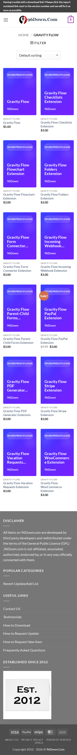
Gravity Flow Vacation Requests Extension (18, 485)
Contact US (11, 609)
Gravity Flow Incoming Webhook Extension (56, 268)
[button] (5, 20)
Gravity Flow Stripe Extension (53, 413)
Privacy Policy (32, 739)
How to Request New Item (22, 642)
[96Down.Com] (38, 19)
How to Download (16, 625)
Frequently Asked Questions (24, 650)
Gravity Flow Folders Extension (54, 196)
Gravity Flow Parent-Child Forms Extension (18, 340)
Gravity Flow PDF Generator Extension (17, 413)
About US (12, 739)
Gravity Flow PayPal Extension (54, 340)
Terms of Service (58, 739)
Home (23, 35)
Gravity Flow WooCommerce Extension (51, 486)
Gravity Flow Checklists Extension (56, 124)
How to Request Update (21, 633)
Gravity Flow (11, 122)
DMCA (39, 742)
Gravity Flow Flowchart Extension (19, 196)
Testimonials (12, 617)
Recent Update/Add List (20, 584)
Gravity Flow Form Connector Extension (17, 268)
